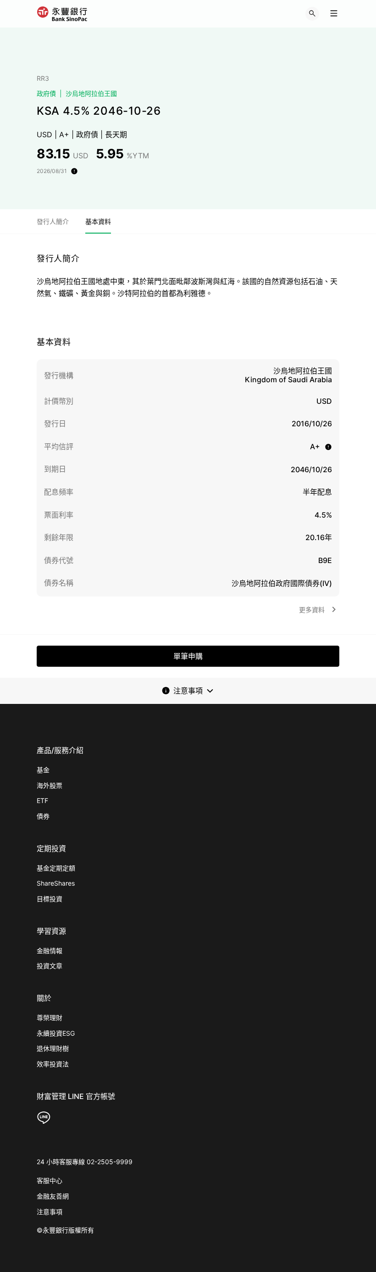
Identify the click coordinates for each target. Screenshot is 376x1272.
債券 (43, 816)
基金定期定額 (56, 868)
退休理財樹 (53, 1048)
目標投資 (49, 899)
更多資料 (312, 610)
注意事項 (49, 1212)
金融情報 (49, 950)
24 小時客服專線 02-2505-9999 (85, 1162)
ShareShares (56, 883)
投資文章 (49, 966)
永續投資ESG (56, 1033)
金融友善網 (53, 1196)
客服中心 (49, 1180)
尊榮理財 (49, 1017)
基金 (43, 770)
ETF (42, 800)
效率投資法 (53, 1064)
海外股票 (49, 785)
